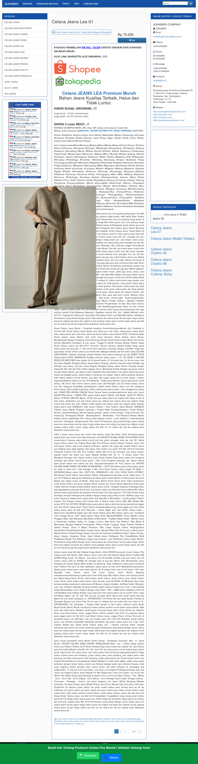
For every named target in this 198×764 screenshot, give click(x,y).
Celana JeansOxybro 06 (161, 261)
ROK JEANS (10, 93)
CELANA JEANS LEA (14, 46)
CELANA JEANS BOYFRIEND (18, 28)
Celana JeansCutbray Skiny (161, 271)
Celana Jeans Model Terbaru (173, 238)
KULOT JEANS (11, 87)
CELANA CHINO (12, 22)
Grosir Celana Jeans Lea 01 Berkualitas (129, 721)
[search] (191, 3)
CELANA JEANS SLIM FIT (16, 69)
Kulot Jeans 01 (172, 214)
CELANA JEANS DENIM (15, 40)
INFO (76, 3)
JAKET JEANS (11, 81)
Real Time (24, 177)
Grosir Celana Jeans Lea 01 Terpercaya (69, 723)
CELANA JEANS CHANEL (16, 34)
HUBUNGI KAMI (90, 3)
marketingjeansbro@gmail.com (167, 36)
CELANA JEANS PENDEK (16, 63)
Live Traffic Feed (25, 104)
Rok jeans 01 (158, 214)
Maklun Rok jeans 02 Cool (29, 173)
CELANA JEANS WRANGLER (18, 75)
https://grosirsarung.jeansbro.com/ (169, 120)
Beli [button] (133, 40)
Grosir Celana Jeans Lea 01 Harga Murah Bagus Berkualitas (80, 719)
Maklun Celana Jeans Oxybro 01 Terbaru (22, 146)
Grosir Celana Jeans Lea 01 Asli (102, 721)
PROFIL (66, 3)
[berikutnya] (139, 731)
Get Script (15, 177)
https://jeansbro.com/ (162, 114)
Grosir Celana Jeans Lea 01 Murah (76, 721)
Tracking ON (33, 177)
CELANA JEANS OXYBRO (16, 58)
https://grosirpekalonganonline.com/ (169, 111)
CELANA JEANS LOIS (14, 52)
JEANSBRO (11, 4)
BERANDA (27, 3)
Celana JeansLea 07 (161, 229)
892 (134, 731)
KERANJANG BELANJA (47, 3)
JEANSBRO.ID (159, 80)
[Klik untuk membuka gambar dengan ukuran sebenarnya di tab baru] (81, 32)
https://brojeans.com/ (162, 117)
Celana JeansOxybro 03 (161, 250)
